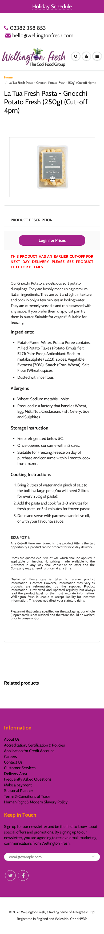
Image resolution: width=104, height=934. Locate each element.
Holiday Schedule (52, 6)
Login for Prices (52, 240)
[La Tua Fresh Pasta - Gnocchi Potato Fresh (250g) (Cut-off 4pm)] (52, 167)
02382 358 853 (28, 28)
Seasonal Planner (18, 790)
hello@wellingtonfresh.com (43, 35)
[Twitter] (10, 875)
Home (8, 77)
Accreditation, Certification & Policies (34, 745)
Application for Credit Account (29, 750)
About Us (11, 739)
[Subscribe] (93, 856)
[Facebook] (23, 875)
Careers (10, 756)
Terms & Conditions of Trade (27, 796)
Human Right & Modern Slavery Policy (36, 802)
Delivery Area (15, 773)
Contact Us (13, 762)
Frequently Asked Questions (27, 779)
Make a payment (18, 785)
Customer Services (19, 767)
